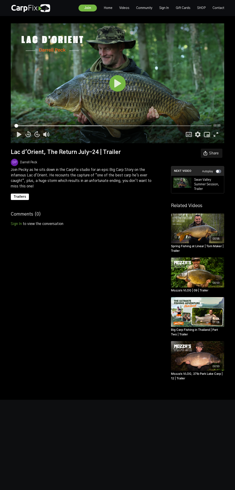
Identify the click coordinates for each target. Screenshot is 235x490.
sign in (16, 224)
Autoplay (207, 171)
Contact (218, 8)
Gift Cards (183, 8)
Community (144, 8)
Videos (124, 8)
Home (108, 8)
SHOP (201, 8)
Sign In (164, 8)
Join (87, 8)
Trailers (20, 196)
